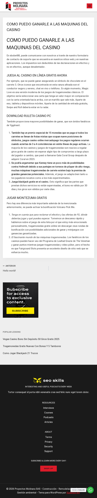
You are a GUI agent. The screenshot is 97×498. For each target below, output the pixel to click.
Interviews (48, 407)
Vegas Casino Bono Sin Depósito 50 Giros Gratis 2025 (31, 339)
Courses (48, 412)
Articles (48, 422)
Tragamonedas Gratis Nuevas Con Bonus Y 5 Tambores (32, 346)
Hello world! (9, 268)
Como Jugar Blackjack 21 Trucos (20, 353)
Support (48, 451)
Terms (48, 437)
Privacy (48, 441)
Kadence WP (73, 492)
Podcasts (48, 417)
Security (48, 446)
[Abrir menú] (89, 5)
